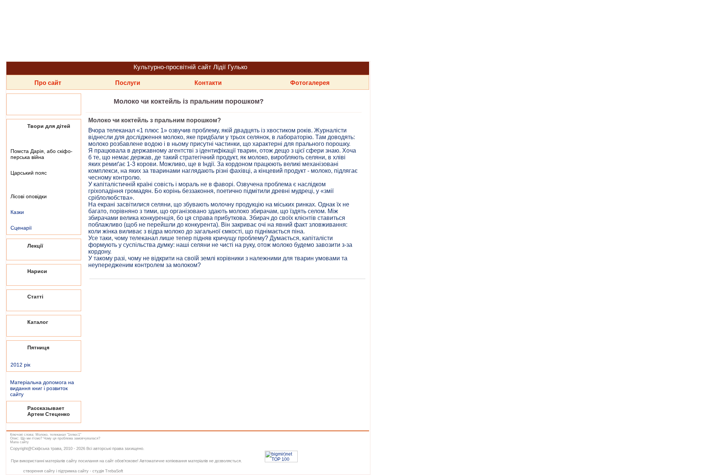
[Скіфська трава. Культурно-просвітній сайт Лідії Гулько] (187, 30)
